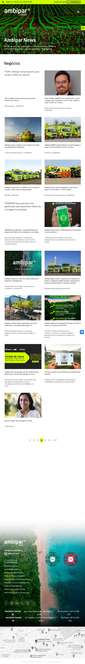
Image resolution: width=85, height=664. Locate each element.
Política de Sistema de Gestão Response (16, 583)
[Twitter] (12, 603)
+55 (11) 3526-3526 (10, 560)
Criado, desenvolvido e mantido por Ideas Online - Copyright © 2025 (42, 662)
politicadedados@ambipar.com (13, 573)
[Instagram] (33, 603)
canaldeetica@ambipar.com (12, 569)
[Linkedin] (23, 603)
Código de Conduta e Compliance (14, 576)
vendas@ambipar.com (11, 566)
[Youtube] (28, 603)
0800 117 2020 (13, 553)
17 (55, 440)
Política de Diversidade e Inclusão (14, 589)
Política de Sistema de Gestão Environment (17, 579)
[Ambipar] (17, 12)
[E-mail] (17, 603)
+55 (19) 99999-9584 (11, 562)
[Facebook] (7, 603)
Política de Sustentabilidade (13, 586)
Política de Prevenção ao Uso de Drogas (16, 593)
